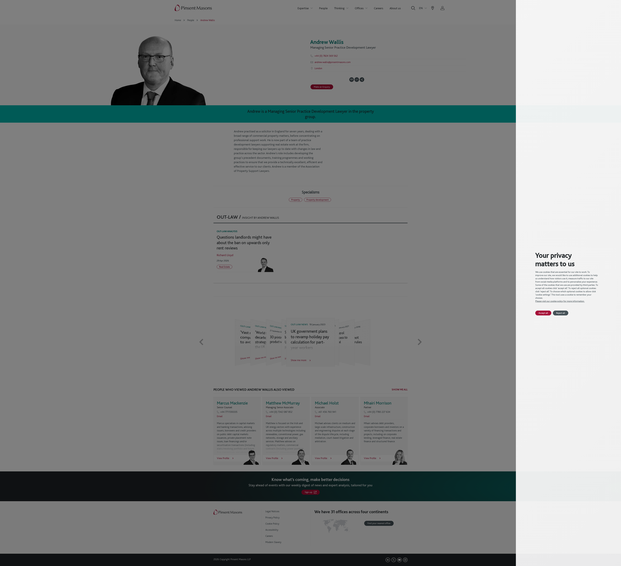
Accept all (543, 313)
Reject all (560, 313)
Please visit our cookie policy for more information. (560, 301)
